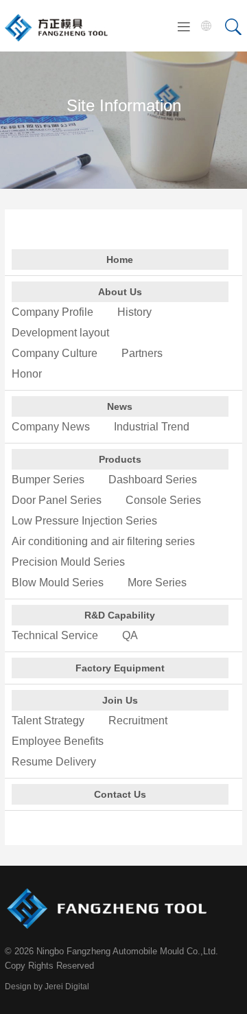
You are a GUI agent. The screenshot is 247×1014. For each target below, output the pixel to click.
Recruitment (137, 720)
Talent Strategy (48, 720)
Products (120, 459)
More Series (157, 582)
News (119, 406)
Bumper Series (48, 479)
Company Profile (52, 312)
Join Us (120, 700)
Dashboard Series (152, 479)
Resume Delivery (54, 762)
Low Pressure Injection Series (84, 521)
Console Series (163, 500)
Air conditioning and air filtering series (103, 541)
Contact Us (120, 794)
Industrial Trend (151, 427)
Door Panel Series (57, 500)
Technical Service (55, 635)
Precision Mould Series (68, 562)
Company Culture (54, 353)
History (134, 312)
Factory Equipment (120, 667)
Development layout (60, 332)
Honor (27, 374)
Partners (142, 353)
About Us (120, 291)
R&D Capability (119, 615)
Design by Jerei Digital (47, 986)
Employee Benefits (58, 741)
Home (119, 259)
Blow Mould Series (58, 582)
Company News (51, 427)
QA (130, 635)
